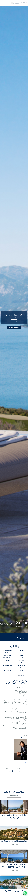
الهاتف (24, 762)
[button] (12, 3)
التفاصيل (14, 799)
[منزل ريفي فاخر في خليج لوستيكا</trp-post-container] (14, 833)
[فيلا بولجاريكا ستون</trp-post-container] (14, 882)
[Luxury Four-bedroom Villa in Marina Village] (14, 856)
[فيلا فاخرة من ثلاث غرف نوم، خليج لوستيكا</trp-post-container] (14, 807)
